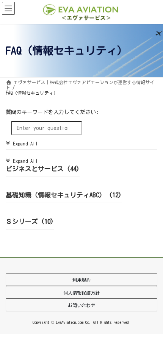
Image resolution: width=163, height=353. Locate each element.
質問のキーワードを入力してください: (52, 112)
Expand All (22, 143)
